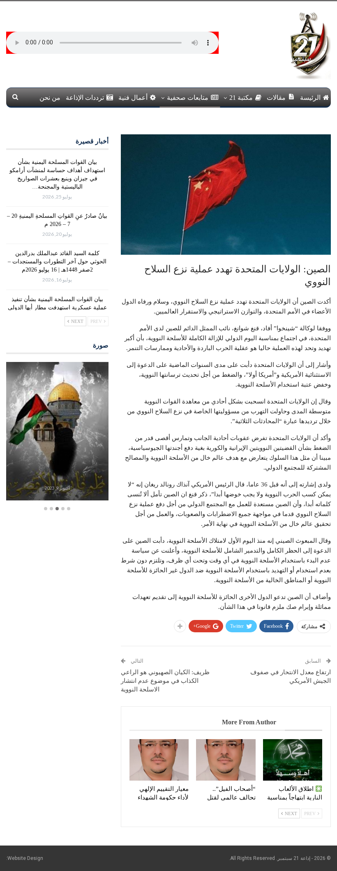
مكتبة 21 (241, 97)
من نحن (49, 97)
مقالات (276, 97)
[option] (57, 432)
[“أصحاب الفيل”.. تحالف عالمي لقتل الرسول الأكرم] (225, 760)
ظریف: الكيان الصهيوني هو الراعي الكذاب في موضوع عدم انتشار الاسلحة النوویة (165, 681)
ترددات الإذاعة (85, 97)
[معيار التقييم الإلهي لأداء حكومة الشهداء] (159, 760)
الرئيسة (310, 97)
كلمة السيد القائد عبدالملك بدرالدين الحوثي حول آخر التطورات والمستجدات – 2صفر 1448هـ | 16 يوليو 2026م (57, 261)
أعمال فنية (133, 97)
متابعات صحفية (187, 97)
